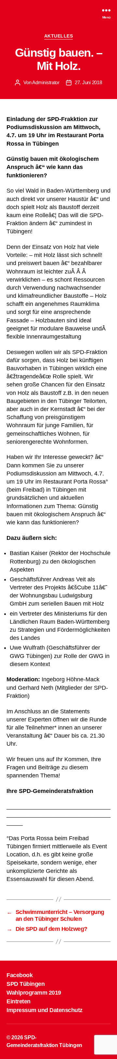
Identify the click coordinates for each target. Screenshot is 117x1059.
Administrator (45, 82)
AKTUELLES (58, 36)
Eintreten (18, 1001)
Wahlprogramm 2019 (33, 992)
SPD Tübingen (25, 984)
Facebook (19, 975)
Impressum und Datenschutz (44, 1010)
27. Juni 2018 (88, 82)
